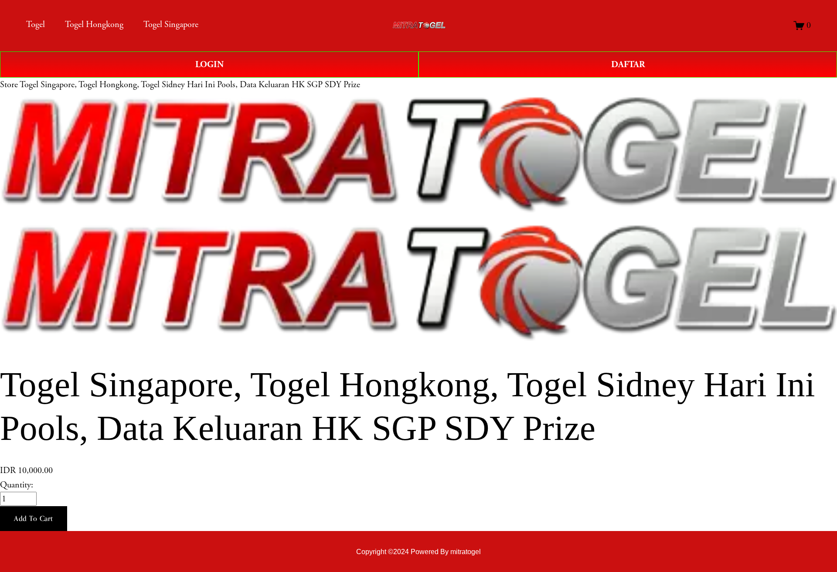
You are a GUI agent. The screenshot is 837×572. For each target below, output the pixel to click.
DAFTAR (628, 64)
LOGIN (209, 64)
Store (9, 84)
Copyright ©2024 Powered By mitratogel (418, 551)
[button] (33, 518)
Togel (35, 24)
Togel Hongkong (94, 24)
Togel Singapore (170, 24)
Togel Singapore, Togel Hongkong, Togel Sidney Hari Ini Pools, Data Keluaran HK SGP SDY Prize (190, 84)
